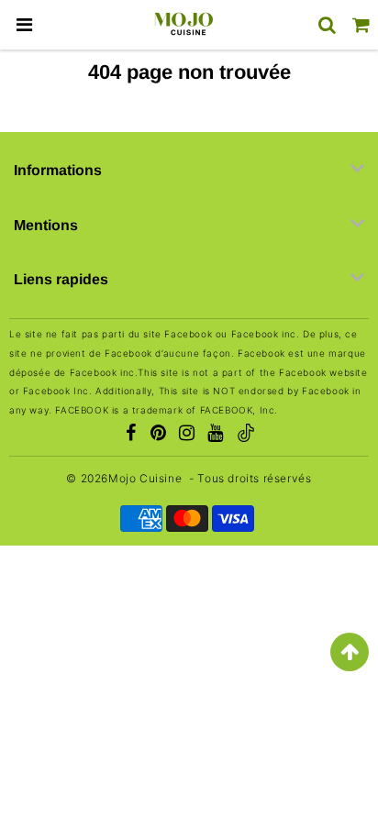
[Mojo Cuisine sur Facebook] (130, 434)
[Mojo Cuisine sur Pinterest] (159, 434)
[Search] (327, 24)
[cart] (361, 24)
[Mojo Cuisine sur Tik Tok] (246, 435)
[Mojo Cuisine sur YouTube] (215, 434)
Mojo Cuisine (145, 478)
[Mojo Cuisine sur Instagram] (187, 434)
